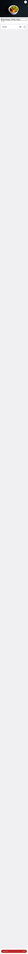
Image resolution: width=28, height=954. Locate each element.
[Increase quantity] (25, 27)
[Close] (25, 2)
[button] (14, 8)
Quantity (4, 27)
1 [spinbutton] (22, 27)
